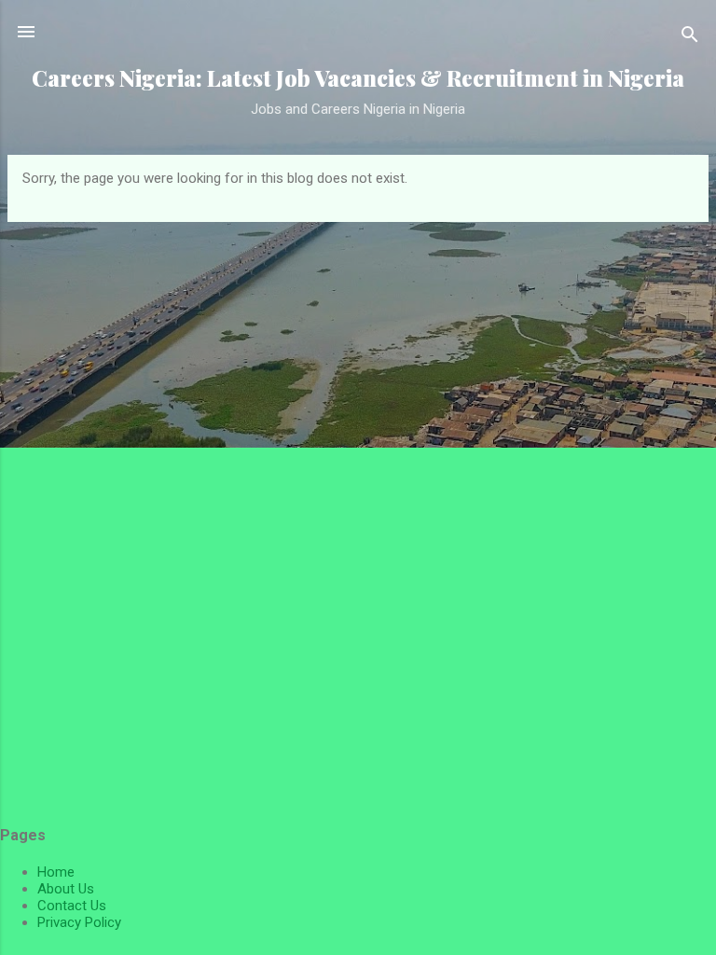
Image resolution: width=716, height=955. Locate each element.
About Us (65, 888)
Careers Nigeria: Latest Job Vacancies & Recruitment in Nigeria (358, 77)
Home (56, 872)
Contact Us (71, 905)
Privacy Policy (79, 922)
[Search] (690, 37)
